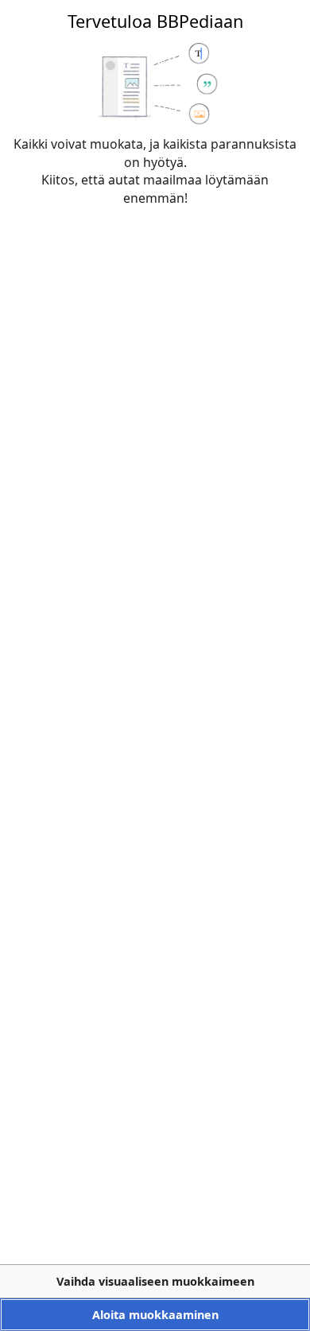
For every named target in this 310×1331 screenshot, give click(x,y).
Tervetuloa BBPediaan (155, 21)
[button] (155, 1281)
